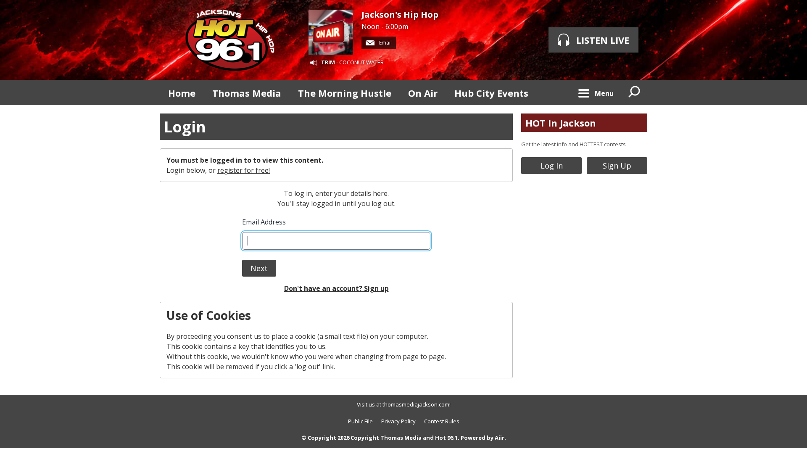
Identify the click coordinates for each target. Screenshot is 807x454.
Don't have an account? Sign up (336, 288)
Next (259, 268)
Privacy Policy (398, 421)
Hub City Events (491, 93)
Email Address (264, 222)
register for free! (243, 170)
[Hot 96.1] (230, 39)
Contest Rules (441, 421)
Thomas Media (246, 93)
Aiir (499, 437)
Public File (360, 421)
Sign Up (617, 166)
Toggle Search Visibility (634, 92)
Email (385, 42)
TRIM (328, 62)
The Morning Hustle (344, 93)
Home (181, 93)
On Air (423, 93)
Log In (552, 166)
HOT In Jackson (560, 122)
